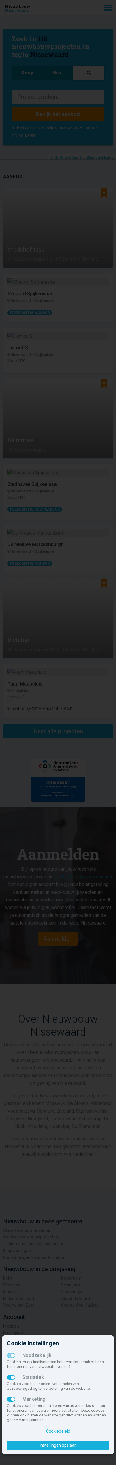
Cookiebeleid (58, 1431)
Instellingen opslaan (58, 1445)
